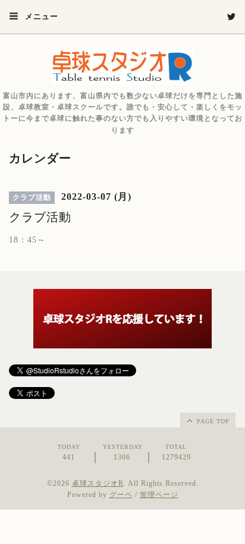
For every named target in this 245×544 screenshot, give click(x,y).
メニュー (40, 16)
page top (212, 421)
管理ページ (159, 494)
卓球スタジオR (98, 483)
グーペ (121, 494)
